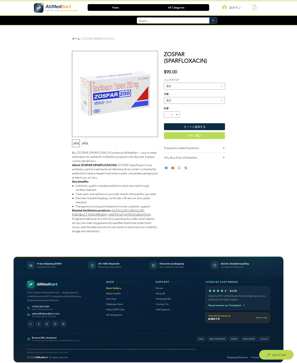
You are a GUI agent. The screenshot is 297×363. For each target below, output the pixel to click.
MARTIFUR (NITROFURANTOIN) (129, 214)
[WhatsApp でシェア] (179, 168)
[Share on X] (186, 168)
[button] (176, 7)
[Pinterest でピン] (173, 168)
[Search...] (213, 20)
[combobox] (194, 86)
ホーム (76, 38)
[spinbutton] (172, 115)
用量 (167, 93)
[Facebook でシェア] (166, 168)
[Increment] (177, 115)
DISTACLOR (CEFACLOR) (127, 210)
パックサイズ (172, 79)
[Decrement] (166, 115)
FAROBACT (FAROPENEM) (89, 214)
